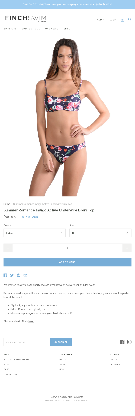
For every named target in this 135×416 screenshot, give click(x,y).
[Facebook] (122, 342)
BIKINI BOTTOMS (31, 29)
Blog (62, 364)
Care (6, 369)
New (61, 369)
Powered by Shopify (81, 401)
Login (113, 20)
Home (7, 204)
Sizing (7, 364)
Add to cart (67, 262)
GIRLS (66, 29)
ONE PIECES (51, 29)
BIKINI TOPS (10, 29)
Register (115, 364)
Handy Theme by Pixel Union (58, 401)
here (31, 321)
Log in (113, 359)
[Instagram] (129, 342)
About (62, 359)
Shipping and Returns (16, 359)
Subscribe (61, 342)
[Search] (129, 20)
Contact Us (10, 374)
